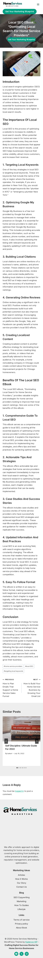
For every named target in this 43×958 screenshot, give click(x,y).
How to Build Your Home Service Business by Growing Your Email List (31, 688)
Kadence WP (31, 942)
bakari (9, 753)
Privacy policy (21, 924)
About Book (21, 928)
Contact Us (21, 887)
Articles (21, 875)
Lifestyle (21, 909)
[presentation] (21, 728)
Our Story (21, 883)
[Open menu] (38, 4)
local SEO (29, 666)
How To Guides (21, 905)
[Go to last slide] (6, 741)
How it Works (21, 879)
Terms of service (21, 920)
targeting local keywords (13, 671)
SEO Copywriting (22, 897)
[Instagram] (27, 954)
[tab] (17, 767)
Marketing (21, 901)
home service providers (13, 666)
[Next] (37, 741)
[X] (21, 954)
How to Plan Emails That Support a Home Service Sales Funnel (10, 688)
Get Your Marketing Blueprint (19, 11)
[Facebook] (16, 954)
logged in (19, 791)
